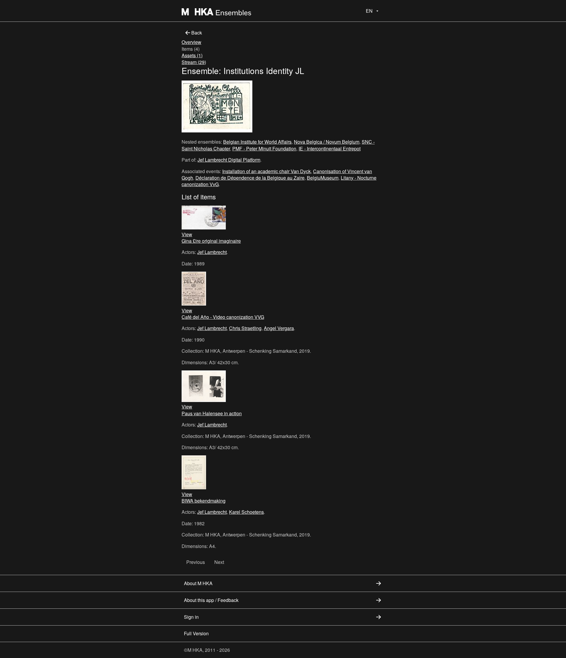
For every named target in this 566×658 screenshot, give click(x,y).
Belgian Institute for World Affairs (257, 141)
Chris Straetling (245, 328)
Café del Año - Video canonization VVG (223, 317)
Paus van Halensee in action (212, 413)
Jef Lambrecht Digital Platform (229, 159)
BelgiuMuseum (322, 177)
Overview (191, 42)
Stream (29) (194, 62)
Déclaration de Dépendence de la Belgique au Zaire (250, 177)
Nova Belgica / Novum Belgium (326, 141)
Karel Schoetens (246, 511)
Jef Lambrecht (212, 252)
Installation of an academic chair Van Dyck (266, 171)
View (187, 234)
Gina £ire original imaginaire (211, 240)
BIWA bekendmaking (204, 500)
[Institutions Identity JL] (217, 107)
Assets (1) (192, 55)
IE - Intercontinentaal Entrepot (330, 148)
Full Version (196, 633)
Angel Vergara (279, 328)
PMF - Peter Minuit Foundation (264, 148)
